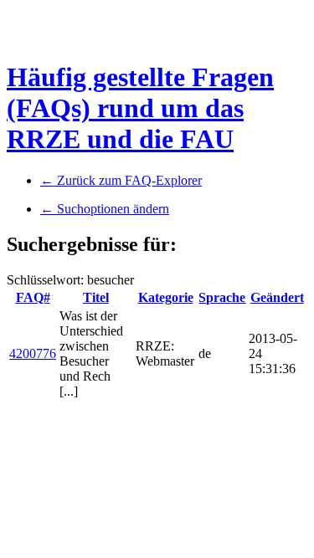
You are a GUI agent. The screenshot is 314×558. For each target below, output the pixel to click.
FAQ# (33, 297)
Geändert (277, 297)
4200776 (32, 353)
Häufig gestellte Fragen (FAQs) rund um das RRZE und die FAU (140, 108)
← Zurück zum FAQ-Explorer (121, 180)
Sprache (221, 297)
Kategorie (165, 297)
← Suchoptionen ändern (104, 209)
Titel (96, 297)
